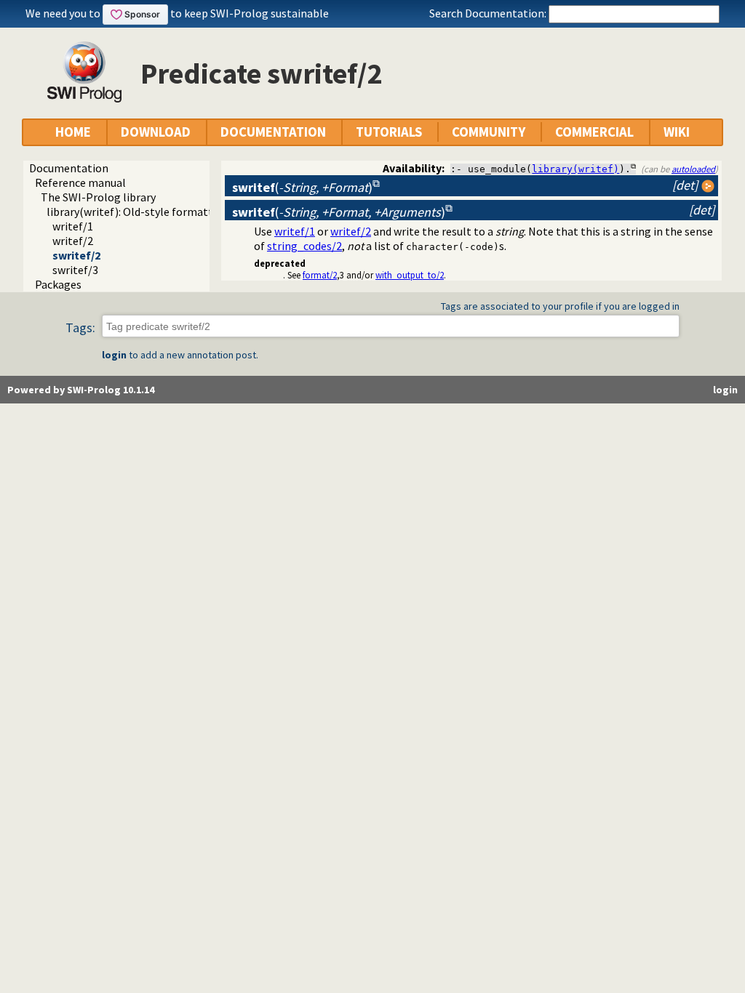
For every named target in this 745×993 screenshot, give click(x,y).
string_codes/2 (304, 245)
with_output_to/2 (409, 275)
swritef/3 (75, 269)
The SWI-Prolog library (98, 197)
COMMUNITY (488, 132)
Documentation (68, 168)
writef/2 (72, 240)
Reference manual (80, 182)
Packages (58, 284)
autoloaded (693, 168)
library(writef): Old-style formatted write (150, 211)
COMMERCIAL (594, 132)
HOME (73, 132)
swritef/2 (76, 255)
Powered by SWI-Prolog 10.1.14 (80, 389)
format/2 (320, 275)
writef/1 (72, 226)
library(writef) (575, 169)
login (114, 354)
